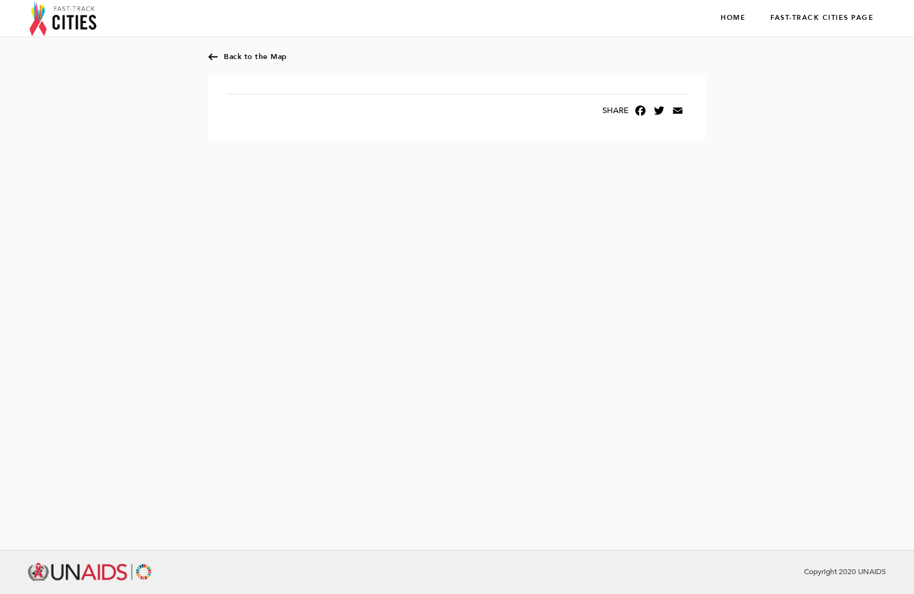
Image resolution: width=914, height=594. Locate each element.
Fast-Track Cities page (822, 18)
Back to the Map (255, 57)
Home (733, 18)
